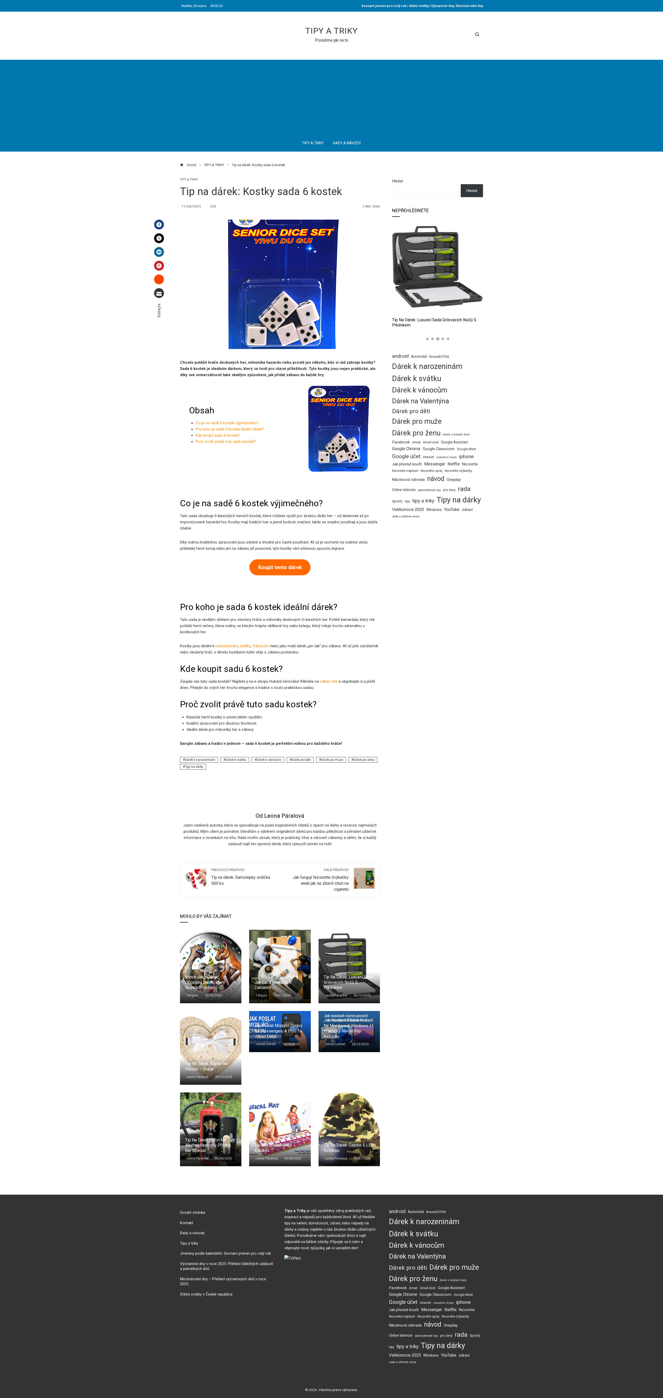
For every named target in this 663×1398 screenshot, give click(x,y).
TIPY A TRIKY (189, 179)
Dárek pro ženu (363, 760)
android (400, 356)
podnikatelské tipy (429, 490)
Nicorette (470, 464)
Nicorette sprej (431, 471)
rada (464, 489)
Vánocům (261, 646)
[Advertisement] (331, 96)
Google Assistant (454, 442)
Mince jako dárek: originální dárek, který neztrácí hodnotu (205, 982)
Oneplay (454, 479)
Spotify (397, 501)
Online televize (404, 490)
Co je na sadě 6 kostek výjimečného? (227, 423)
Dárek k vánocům (268, 760)
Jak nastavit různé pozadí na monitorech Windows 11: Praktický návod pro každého (349, 1028)
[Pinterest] (159, 266)
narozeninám (226, 646)
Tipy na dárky (194, 767)
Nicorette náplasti (405, 471)
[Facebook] (159, 224)
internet (428, 457)
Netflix (454, 464)
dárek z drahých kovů (456, 434)
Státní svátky (418, 6)
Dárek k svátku (235, 760)
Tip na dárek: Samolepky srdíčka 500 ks (240, 877)
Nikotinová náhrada (408, 479)
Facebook (401, 442)
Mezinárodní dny (469, 6)
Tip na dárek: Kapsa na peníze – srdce (206, 1066)
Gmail (416, 442)
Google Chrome (406, 448)
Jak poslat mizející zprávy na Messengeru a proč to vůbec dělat (278, 1031)
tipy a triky (423, 501)
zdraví (467, 509)
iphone (466, 456)
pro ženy (449, 490)
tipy (407, 501)
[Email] (159, 293)
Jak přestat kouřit (407, 464)
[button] (427, 339)
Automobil (419, 356)
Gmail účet (431, 442)
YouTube (451, 509)
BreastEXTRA (439, 357)
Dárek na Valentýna (420, 401)
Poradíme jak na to (331, 40)
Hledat (397, 181)
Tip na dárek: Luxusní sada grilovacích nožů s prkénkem (348, 982)
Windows (434, 509)
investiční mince (446, 457)
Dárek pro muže (332, 760)
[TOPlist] (292, 1258)
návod (435, 478)
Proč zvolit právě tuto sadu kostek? (226, 441)
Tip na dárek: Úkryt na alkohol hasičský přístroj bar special (208, 1145)
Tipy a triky (331, 31)
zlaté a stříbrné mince (406, 516)
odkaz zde (328, 681)
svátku (245, 646)
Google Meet (466, 449)
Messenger (434, 464)
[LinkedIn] (159, 252)
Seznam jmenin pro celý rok (383, 6)
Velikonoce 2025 (408, 509)
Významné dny (442, 6)
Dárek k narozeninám (200, 760)
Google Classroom (439, 449)
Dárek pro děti (301, 760)
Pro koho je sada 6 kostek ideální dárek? (230, 429)
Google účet (406, 456)
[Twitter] (159, 238)
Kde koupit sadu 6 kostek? (218, 435)
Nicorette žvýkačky (458, 471)
